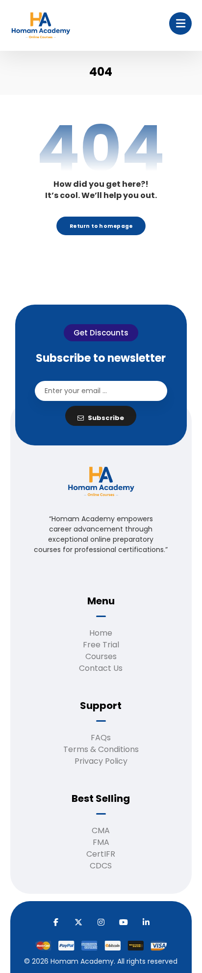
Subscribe (106, 417)
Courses (101, 656)
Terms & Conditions (101, 749)
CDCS (101, 865)
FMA (101, 842)
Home (100, 633)
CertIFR (100, 854)
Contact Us (101, 668)
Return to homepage (101, 225)
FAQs (101, 737)
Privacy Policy (101, 761)
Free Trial (101, 644)
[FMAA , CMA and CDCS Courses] (40, 26)
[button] (180, 23)
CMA (101, 830)
